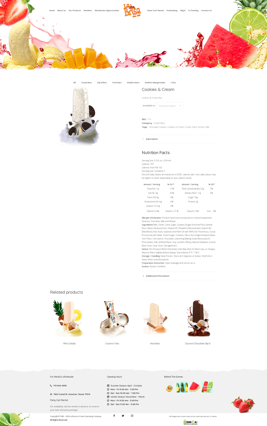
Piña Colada (69, 343)
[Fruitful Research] (182, 386)
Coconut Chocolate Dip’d (197, 343)
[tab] (179, 139)
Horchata (155, 343)
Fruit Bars (117, 82)
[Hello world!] (207, 386)
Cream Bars (86, 82)
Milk (207, 127)
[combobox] (170, 105)
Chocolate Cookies (158, 127)
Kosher (201, 127)
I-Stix (173, 82)
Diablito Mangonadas (155, 82)
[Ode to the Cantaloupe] (169, 386)
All (74, 82)
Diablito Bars (133, 82)
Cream (188, 127)
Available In (149, 105)
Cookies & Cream (176, 127)
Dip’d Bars (102, 82)
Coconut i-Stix (112, 343)
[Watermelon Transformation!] (194, 386)
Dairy (194, 127)
